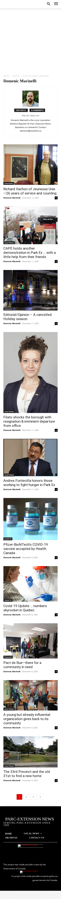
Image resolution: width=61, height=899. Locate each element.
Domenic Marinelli (11, 197)
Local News (9, 242)
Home (6, 75)
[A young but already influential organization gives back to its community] (30, 695)
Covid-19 (7, 539)
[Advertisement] (30, 40)
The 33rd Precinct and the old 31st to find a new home (26, 774)
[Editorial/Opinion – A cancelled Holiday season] (30, 290)
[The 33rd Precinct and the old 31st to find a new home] (30, 751)
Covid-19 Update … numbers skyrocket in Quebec (25, 608)
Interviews (8, 183)
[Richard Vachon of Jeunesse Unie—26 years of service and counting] (30, 164)
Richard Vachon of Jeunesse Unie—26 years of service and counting (29, 191)
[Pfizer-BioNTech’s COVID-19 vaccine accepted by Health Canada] (30, 519)
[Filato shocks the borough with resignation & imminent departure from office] (30, 372)
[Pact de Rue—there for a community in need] (30, 641)
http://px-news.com (30, 115)
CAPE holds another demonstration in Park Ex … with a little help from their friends (29, 252)
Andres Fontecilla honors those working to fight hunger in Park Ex (29, 483)
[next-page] (40, 797)
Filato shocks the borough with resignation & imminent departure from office (29, 421)
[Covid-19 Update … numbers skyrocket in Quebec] (30, 584)
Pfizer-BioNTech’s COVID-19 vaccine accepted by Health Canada (25, 549)
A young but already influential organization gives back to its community (26, 719)
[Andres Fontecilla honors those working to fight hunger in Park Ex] (30, 457)
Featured (8, 309)
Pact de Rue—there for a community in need (22, 665)
